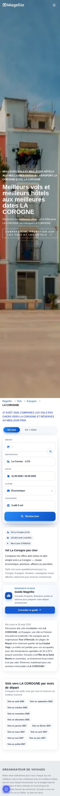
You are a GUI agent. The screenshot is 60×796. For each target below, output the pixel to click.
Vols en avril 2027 (38, 732)
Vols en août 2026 (15, 701)
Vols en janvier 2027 (16, 726)
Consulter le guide (28, 610)
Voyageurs (11, 498)
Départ (8, 440)
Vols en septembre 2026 (41, 701)
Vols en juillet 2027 (16, 744)
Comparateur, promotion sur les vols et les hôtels (30, 233)
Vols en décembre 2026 (18, 720)
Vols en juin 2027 (37, 738)
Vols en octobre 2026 (17, 707)
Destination (11, 454)
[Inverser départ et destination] (50, 451)
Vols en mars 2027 (16, 732)
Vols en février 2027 (41, 726)
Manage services (6, 789)
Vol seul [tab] (11, 429)
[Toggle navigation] (54, 5)
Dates (8, 469)
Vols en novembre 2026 (18, 714)
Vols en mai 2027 (15, 738)
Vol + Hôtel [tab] (30, 429)
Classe (8, 484)
